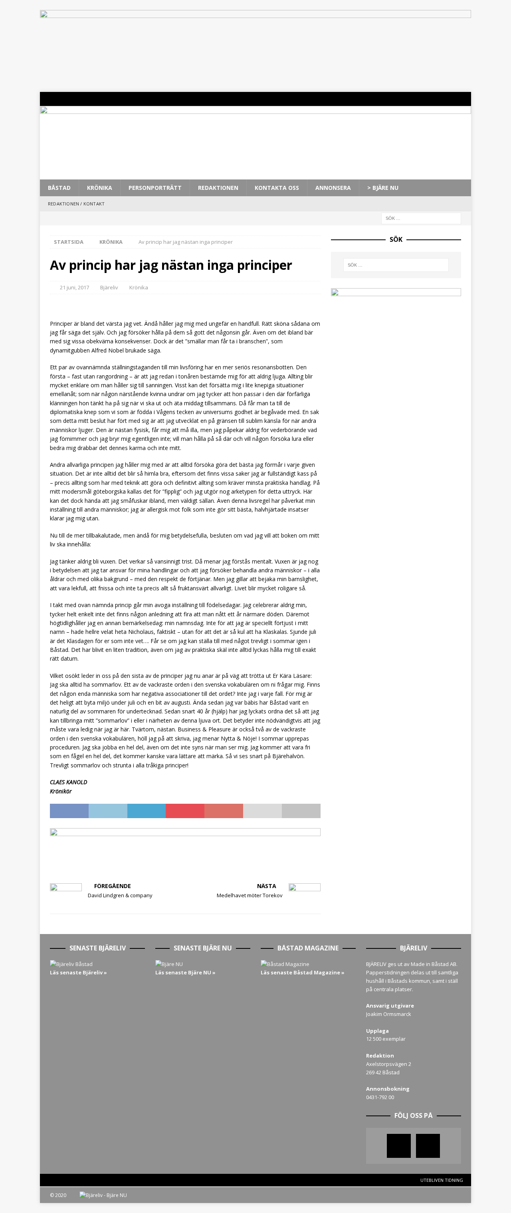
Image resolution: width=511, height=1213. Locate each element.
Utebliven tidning (441, 1180)
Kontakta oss (277, 187)
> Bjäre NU (382, 187)
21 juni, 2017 (74, 287)
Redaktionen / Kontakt (76, 204)
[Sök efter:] (421, 217)
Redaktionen (218, 187)
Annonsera (333, 187)
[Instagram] (464, 99)
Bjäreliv (109, 287)
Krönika (99, 187)
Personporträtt (155, 187)
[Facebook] (449, 99)
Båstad (59, 187)
